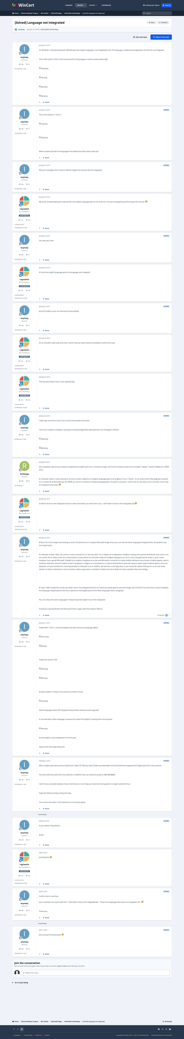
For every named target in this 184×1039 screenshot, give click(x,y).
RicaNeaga (24, 474)
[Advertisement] (92, 1002)
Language (17, 1035)
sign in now (62, 966)
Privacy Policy (28, 1035)
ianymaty (21, 29)
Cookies (47, 1035)
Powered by (161, 1035)
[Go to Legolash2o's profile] (24, 201)
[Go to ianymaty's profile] (16, 29)
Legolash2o (24, 209)
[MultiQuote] (40, 102)
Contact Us (38, 1035)
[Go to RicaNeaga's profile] (24, 466)
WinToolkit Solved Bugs (49, 29)
